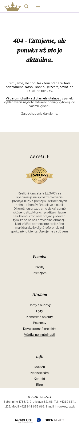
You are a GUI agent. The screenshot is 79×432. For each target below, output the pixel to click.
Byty (39, 311)
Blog (39, 385)
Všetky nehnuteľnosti (39, 335)
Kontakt (39, 379)
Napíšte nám (39, 373)
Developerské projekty (39, 329)
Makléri (39, 367)
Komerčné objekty (39, 317)
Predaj (39, 267)
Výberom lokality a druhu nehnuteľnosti (33, 98)
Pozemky (39, 323)
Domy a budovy (39, 305)
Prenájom (40, 273)
